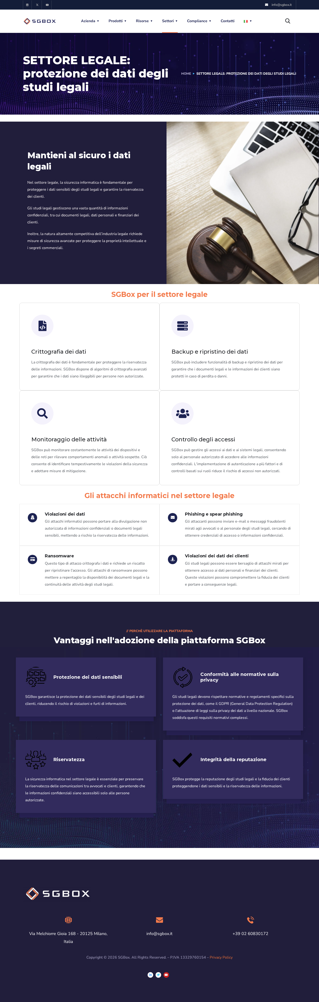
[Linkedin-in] (150, 975)
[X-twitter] (37, 4)
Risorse (142, 21)
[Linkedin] (27, 4)
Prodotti (116, 21)
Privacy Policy (221, 957)
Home (186, 73)
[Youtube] (47, 4)
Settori (168, 21)
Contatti (227, 21)
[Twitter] (158, 975)
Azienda (88, 21)
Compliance (197, 21)
